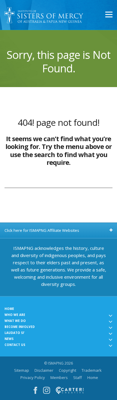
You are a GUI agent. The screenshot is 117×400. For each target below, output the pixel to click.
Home (9, 309)
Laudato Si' (14, 333)
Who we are (14, 315)
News (9, 339)
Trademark (92, 370)
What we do (15, 321)
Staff (77, 377)
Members (59, 377)
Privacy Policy (32, 377)
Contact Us (14, 345)
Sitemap (21, 370)
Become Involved (19, 327)
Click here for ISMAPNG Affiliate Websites (41, 230)
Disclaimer (43, 370)
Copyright (67, 370)
